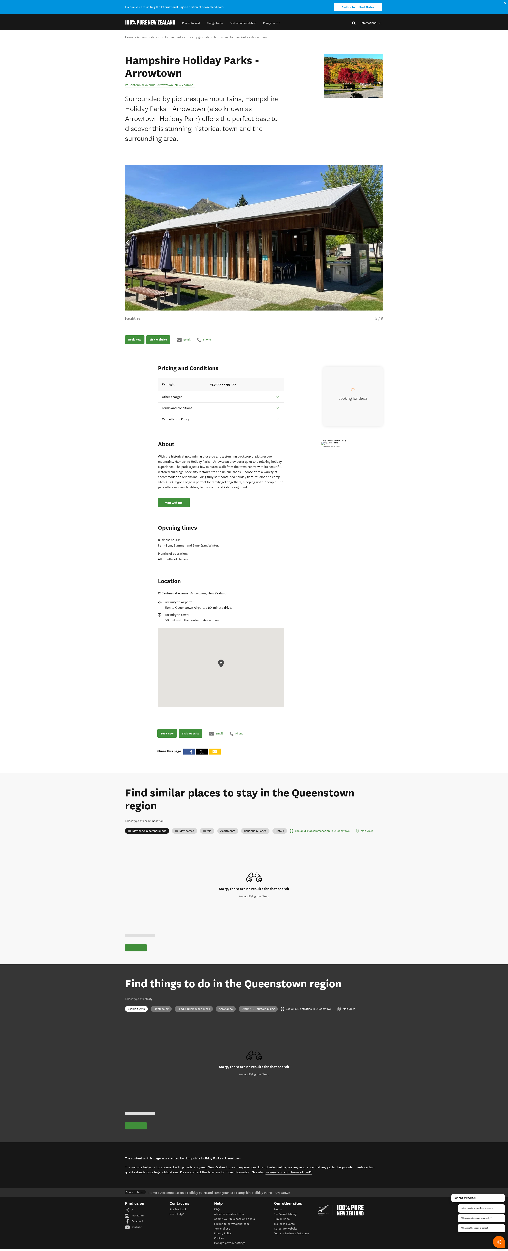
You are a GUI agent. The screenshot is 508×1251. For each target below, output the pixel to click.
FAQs (217, 1209)
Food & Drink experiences (194, 1009)
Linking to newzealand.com (231, 1224)
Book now (134, 340)
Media (278, 1209)
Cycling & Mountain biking (258, 1009)
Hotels (207, 831)
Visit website (158, 340)
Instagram (137, 1215)
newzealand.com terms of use (289, 1172)
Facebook (137, 1221)
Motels (279, 831)
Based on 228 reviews (331, 447)
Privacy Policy (223, 1233)
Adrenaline (226, 1009)
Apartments (227, 831)
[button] (191, 23)
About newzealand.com (229, 1214)
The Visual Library (285, 1214)
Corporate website (285, 1228)
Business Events (284, 1224)
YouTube (136, 1227)
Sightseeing (161, 1009)
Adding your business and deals (234, 1219)
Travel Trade (282, 1219)
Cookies (219, 1238)
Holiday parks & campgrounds (147, 831)
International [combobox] (369, 23)
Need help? (176, 1214)
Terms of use (222, 1228)
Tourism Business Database (291, 1233)
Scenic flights (136, 1009)
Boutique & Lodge (255, 831)
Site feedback (178, 1209)
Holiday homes (184, 831)
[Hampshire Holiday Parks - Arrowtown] (353, 76)
